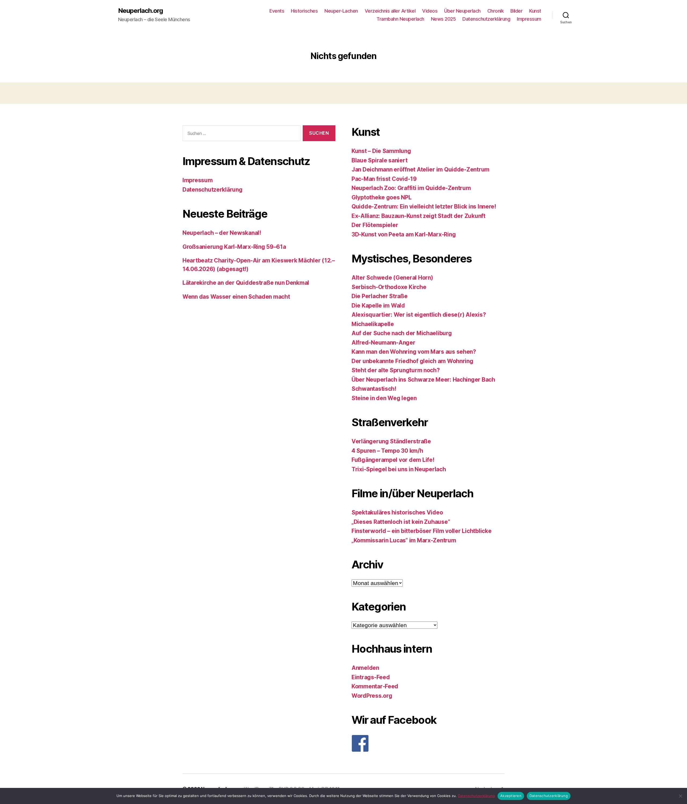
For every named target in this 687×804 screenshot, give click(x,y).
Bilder (516, 11)
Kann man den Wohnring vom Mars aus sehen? (414, 351)
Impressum (529, 19)
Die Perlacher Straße (380, 296)
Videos (429, 11)
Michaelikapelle (373, 324)
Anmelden (365, 667)
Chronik (495, 11)
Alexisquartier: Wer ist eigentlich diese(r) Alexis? (419, 314)
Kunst (535, 11)
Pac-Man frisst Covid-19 (384, 179)
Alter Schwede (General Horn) (392, 277)
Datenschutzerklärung (486, 19)
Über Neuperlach (462, 11)
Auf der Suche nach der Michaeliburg (402, 333)
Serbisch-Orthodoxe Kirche (389, 287)
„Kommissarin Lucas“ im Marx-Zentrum (404, 540)
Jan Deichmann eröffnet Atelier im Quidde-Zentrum (420, 169)
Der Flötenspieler (375, 225)
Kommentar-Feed (375, 686)
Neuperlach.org (140, 11)
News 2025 (443, 19)
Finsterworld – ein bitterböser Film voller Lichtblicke (421, 531)
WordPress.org (372, 695)
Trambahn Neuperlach (400, 19)
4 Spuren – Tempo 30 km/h (387, 450)
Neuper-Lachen (341, 11)
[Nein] (680, 796)
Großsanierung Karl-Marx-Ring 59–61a (234, 246)
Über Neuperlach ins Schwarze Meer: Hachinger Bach (423, 379)
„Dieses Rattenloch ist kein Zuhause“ (401, 521)
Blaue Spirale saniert (379, 160)
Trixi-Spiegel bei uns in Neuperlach (399, 469)
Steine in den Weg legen (384, 398)
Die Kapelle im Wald (378, 305)
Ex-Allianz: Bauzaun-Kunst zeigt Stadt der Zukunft (418, 216)
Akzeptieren (510, 796)
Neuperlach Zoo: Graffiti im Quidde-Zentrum (411, 188)
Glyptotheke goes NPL (382, 197)
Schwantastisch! (374, 388)
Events (276, 11)
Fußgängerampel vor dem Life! (393, 459)
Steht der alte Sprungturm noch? (396, 370)
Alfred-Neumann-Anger (383, 342)
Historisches (304, 11)
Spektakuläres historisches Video (397, 512)
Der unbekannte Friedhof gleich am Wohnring (412, 361)
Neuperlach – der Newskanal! (221, 232)
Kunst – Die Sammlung (381, 151)
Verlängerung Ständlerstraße (391, 441)
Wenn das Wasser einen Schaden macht (236, 296)
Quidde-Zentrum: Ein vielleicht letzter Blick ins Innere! (424, 206)
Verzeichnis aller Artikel (390, 11)
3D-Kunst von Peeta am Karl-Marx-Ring (404, 234)
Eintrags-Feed (371, 677)
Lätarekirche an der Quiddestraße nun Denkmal (245, 282)
